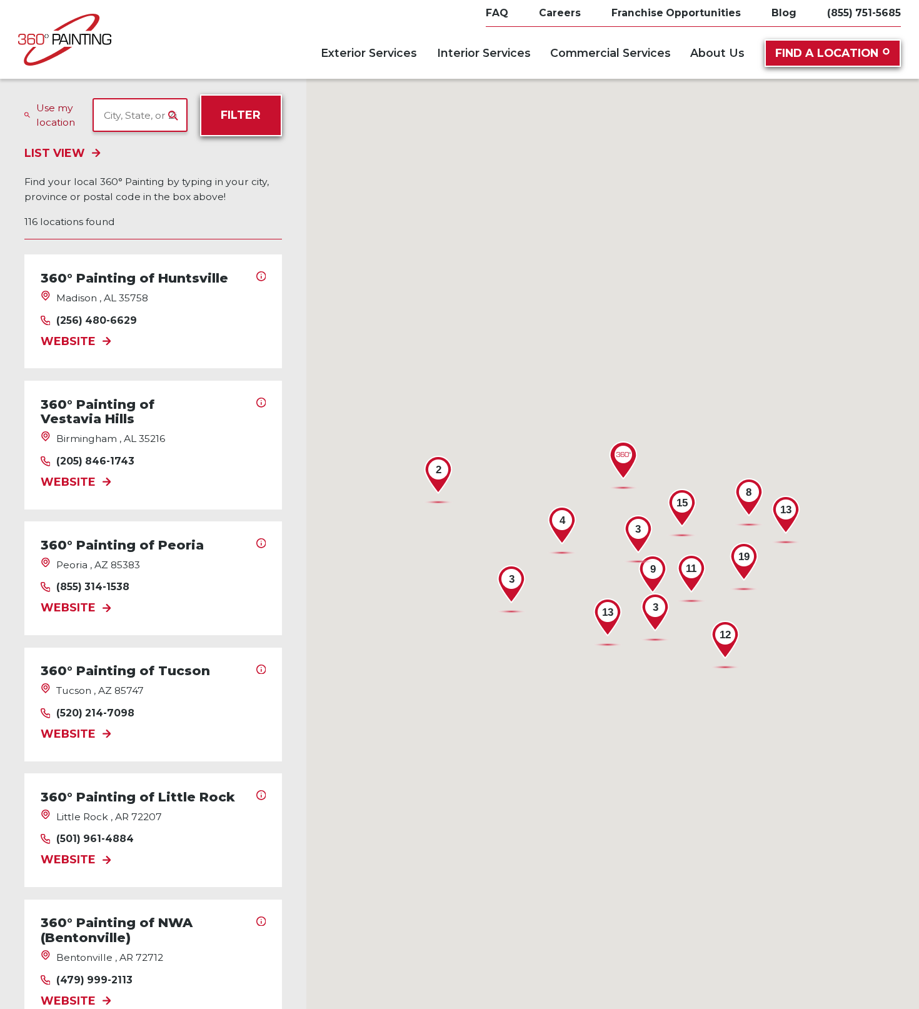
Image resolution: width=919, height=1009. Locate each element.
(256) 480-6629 (96, 321)
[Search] (173, 116)
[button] (623, 465)
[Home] (64, 39)
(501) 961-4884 (95, 839)
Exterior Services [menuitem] (369, 52)
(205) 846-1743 (95, 461)
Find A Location (826, 52)
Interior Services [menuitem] (484, 52)
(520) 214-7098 (95, 713)
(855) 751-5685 (864, 13)
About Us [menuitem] (717, 52)
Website (68, 342)
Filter (241, 114)
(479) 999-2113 (94, 980)
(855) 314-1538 (92, 587)
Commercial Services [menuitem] (610, 52)
